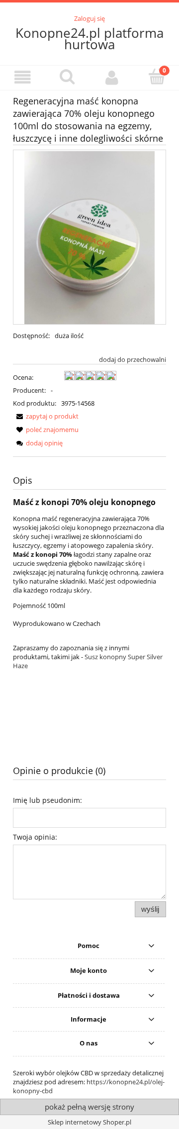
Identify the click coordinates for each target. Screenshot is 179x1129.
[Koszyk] (156, 76)
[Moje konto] (112, 77)
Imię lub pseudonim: (47, 800)
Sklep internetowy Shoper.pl (89, 1122)
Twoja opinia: (35, 837)
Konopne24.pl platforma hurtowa (89, 38)
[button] (22, 77)
